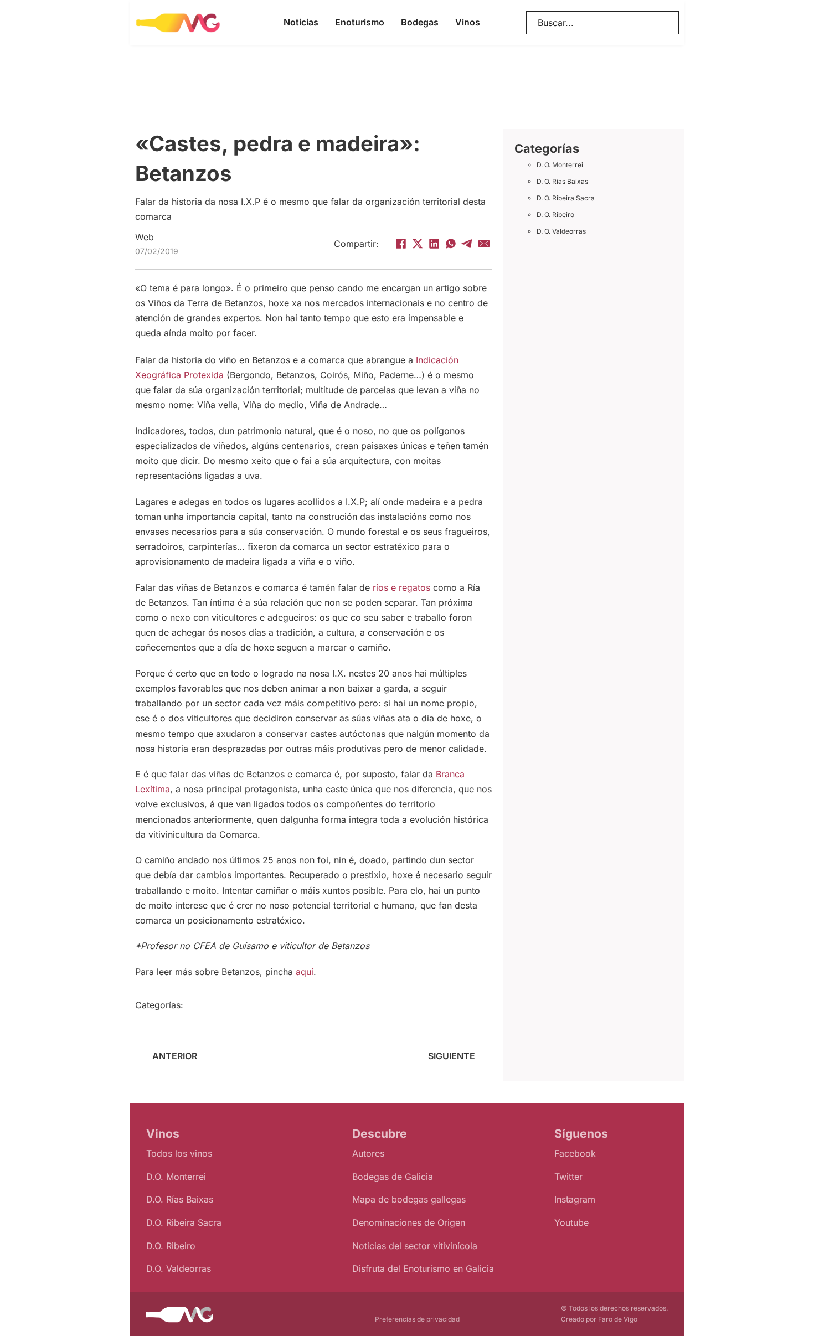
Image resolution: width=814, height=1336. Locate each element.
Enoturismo (359, 22)
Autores (368, 1153)
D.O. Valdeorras (178, 1268)
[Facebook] (401, 243)
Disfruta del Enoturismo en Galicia (423, 1268)
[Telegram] (467, 243)
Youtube (571, 1222)
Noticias (301, 22)
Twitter (568, 1176)
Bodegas (420, 22)
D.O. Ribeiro (170, 1245)
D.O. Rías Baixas (179, 1199)
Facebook (575, 1153)
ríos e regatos (401, 587)
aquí (304, 971)
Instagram (574, 1199)
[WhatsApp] (450, 243)
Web (144, 237)
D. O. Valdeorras (561, 231)
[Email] (484, 243)
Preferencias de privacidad (417, 1319)
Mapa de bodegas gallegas (409, 1199)
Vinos (467, 22)
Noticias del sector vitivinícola (414, 1245)
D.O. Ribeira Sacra (183, 1222)
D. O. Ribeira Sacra (566, 198)
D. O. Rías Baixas (562, 181)
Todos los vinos (179, 1153)
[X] (417, 243)
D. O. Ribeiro (555, 214)
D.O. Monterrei (176, 1176)
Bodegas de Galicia (392, 1176)
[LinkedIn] (434, 243)
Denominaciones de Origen (408, 1222)
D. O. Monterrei (560, 165)
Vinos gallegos (238, 1005)
